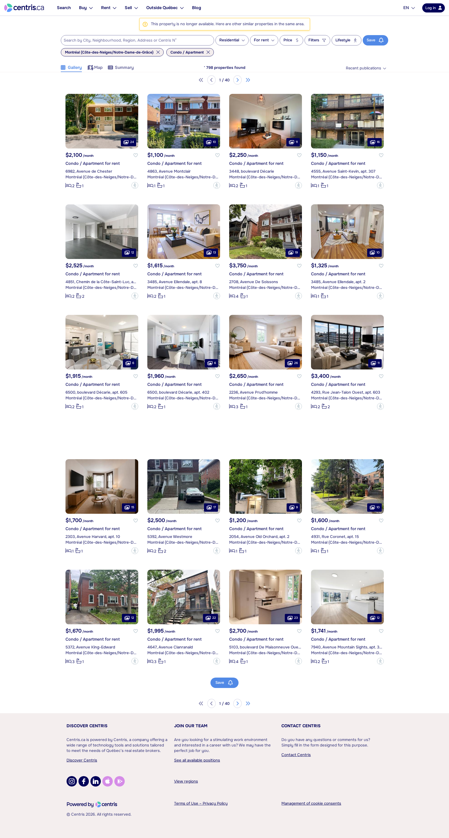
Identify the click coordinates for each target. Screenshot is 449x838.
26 (296, 363)
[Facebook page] (83, 781)
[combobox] (137, 40)
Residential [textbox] (229, 40)
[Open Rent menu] (115, 8)
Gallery (75, 67)
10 (214, 142)
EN (406, 7)
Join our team (190, 726)
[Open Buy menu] (91, 8)
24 (132, 142)
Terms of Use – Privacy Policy (201, 803)
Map (98, 67)
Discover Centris (87, 726)
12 (132, 252)
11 (297, 142)
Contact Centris (301, 726)
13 (214, 252)
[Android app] (119, 781)
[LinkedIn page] (95, 781)
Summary (124, 67)
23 (296, 618)
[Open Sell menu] (136, 8)
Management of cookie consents (311, 803)
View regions (186, 781)
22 (214, 618)
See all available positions (197, 760)
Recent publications (363, 68)
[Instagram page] (72, 781)
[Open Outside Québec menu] (182, 8)
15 (132, 507)
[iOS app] (107, 781)
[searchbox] (134, 40)
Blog (196, 7)
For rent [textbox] (261, 40)
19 (296, 252)
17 (214, 507)
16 (378, 142)
